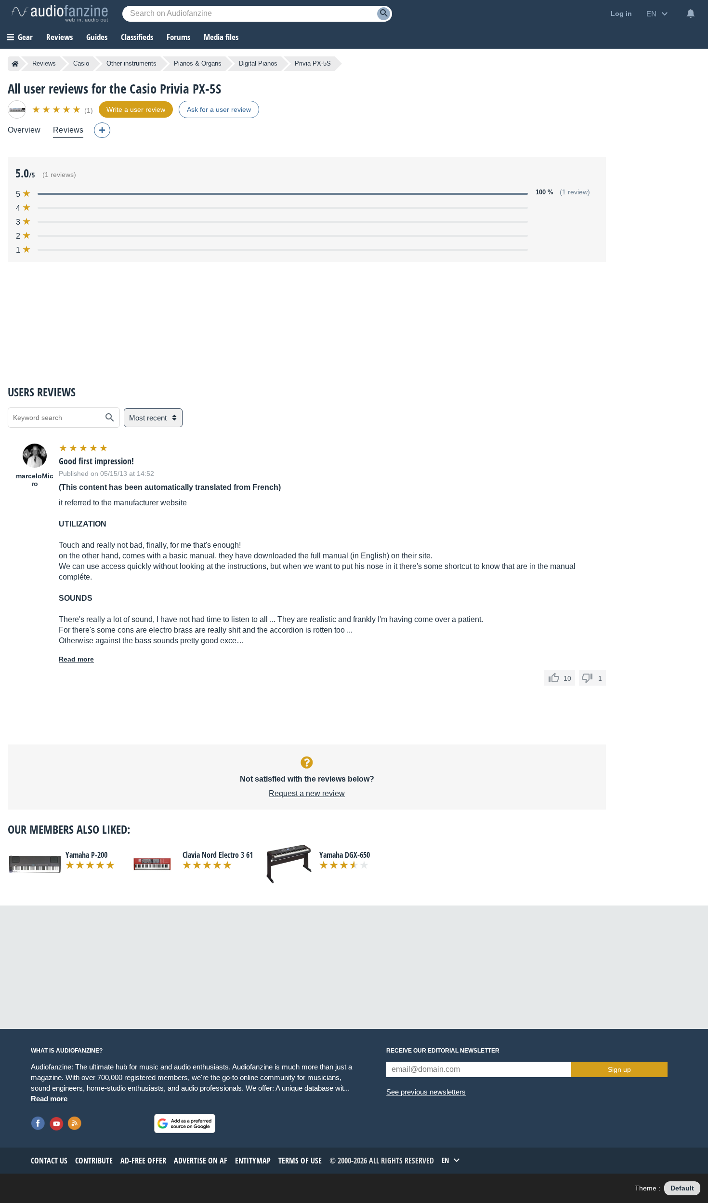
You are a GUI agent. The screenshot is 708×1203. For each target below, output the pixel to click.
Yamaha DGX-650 (344, 855)
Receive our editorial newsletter (442, 1050)
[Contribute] (102, 130)
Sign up (619, 1069)
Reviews (59, 36)
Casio (81, 63)
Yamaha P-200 (86, 855)
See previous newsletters (426, 1092)
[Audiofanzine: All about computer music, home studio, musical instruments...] (60, 13)
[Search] (383, 13)
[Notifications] (690, 13)
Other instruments (131, 63)
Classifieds (137, 36)
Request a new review (307, 793)
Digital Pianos (258, 63)
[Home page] (15, 63)
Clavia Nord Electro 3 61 (218, 855)
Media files (221, 36)
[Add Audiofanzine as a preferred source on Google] (184, 1123)
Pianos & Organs (198, 63)
